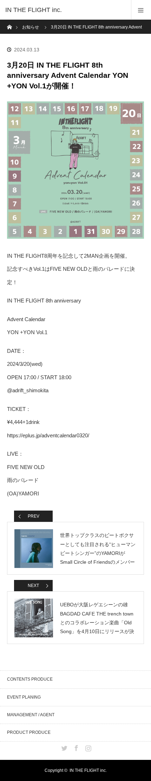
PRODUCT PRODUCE (29, 732)
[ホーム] (9, 22)
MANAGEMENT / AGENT (30, 714)
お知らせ (30, 27)
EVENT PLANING (24, 697)
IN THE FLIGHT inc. (88, 770)
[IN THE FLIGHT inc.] (65, 10)
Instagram (87, 747)
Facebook (75, 747)
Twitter (63, 747)
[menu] (141, 10)
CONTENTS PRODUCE (30, 679)
